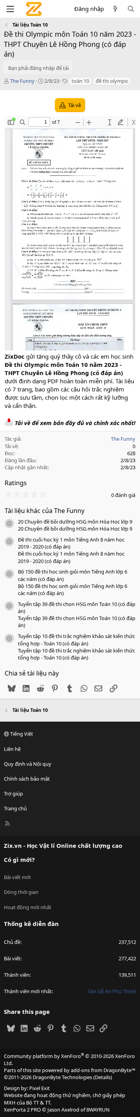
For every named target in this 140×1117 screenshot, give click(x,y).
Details (102, 1077)
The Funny (22, 80)
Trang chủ (15, 808)
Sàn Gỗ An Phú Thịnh (112, 991)
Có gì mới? (19, 859)
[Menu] (10, 9)
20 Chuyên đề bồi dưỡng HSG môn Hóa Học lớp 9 (75, 521)
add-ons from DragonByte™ (103, 1070)
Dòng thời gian (21, 891)
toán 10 (80, 80)
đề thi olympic (112, 80)
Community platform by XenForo (69, 1060)
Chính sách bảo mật (27, 778)
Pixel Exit (39, 1088)
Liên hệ (12, 748)
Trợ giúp (13, 793)
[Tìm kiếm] (130, 9)
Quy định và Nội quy (27, 763)
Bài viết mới (17, 877)
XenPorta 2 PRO (22, 1109)
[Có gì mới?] (115, 9)
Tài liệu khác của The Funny (44, 510)
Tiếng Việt (21, 733)
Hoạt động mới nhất (27, 907)
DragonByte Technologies (62, 1077)
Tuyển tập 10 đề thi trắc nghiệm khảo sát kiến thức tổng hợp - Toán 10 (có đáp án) (76, 640)
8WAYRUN (98, 1109)
